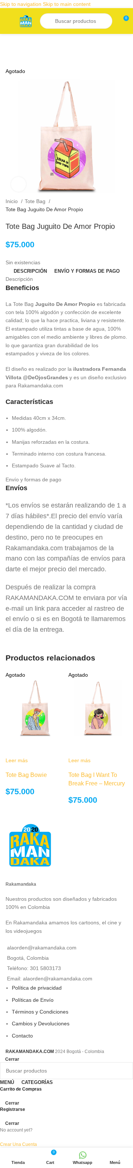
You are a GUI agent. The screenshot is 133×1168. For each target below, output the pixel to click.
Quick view (15, 747)
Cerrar (12, 1059)
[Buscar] (48, 21)
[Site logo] (26, 21)
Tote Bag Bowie (26, 774)
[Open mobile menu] (8, 21)
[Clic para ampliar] (18, 184)
